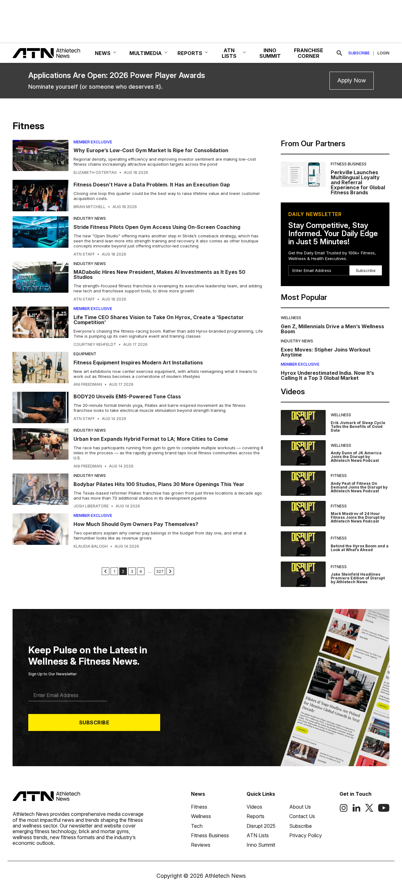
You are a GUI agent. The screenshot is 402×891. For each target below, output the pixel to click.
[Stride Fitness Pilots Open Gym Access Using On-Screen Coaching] (40, 236)
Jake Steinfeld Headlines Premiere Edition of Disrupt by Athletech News (358, 578)
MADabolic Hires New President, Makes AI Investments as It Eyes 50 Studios (159, 274)
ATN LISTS (229, 53)
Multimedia (145, 53)
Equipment (84, 353)
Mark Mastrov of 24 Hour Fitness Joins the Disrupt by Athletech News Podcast (358, 517)
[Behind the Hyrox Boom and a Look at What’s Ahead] (303, 544)
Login (383, 53)
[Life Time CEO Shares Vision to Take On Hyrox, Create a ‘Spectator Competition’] (40, 327)
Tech (197, 826)
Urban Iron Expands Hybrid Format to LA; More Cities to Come (150, 439)
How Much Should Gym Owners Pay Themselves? (135, 524)
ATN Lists (258, 835)
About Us (300, 807)
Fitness (339, 475)
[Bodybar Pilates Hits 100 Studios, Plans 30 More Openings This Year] (40, 491)
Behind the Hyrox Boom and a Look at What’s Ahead (359, 548)
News (198, 793)
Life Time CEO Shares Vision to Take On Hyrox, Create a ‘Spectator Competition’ (158, 319)
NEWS (103, 53)
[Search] (339, 53)
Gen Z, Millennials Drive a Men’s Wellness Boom (332, 329)
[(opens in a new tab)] (344, 810)
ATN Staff (84, 254)
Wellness (291, 317)
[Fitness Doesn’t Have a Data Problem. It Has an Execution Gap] (40, 195)
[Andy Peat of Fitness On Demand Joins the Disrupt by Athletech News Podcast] (303, 483)
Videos (254, 807)
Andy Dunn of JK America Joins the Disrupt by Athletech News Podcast (356, 457)
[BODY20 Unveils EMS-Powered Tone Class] (40, 407)
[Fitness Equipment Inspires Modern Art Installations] (40, 369)
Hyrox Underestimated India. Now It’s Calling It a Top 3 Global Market (327, 375)
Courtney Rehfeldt (94, 344)
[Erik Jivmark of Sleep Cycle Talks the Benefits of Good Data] (303, 422)
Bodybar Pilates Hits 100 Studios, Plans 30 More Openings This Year (158, 484)
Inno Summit (261, 845)
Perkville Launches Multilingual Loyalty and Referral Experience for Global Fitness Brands (358, 182)
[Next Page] (170, 571)
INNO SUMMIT (270, 53)
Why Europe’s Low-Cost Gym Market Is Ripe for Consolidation (150, 150)
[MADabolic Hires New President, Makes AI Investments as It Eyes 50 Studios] (40, 282)
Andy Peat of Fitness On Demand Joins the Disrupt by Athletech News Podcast (359, 487)
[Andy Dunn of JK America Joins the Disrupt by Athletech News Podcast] (303, 453)
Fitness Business (349, 164)
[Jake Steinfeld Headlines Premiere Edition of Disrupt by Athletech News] (303, 574)
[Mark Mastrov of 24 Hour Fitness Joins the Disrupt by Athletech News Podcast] (303, 513)
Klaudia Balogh (90, 546)
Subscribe (359, 53)
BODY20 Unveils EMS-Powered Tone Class (127, 396)
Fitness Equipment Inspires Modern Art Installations (138, 362)
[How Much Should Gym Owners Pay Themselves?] (40, 531)
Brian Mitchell (89, 207)
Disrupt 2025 (261, 826)
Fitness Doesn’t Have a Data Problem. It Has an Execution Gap (151, 184)
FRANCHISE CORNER (308, 53)
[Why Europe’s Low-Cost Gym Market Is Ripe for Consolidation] (40, 157)
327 (160, 571)
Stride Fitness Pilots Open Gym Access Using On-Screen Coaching (156, 227)
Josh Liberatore (91, 506)
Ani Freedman (87, 384)
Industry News (89, 218)
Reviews (200, 845)
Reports (255, 816)
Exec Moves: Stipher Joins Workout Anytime (326, 352)
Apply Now (351, 80)
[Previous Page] (105, 571)
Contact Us (302, 816)
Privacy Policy (305, 835)
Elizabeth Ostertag (95, 172)
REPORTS (189, 53)
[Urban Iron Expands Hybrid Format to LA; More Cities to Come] (40, 448)
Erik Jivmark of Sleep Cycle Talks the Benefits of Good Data (358, 426)
